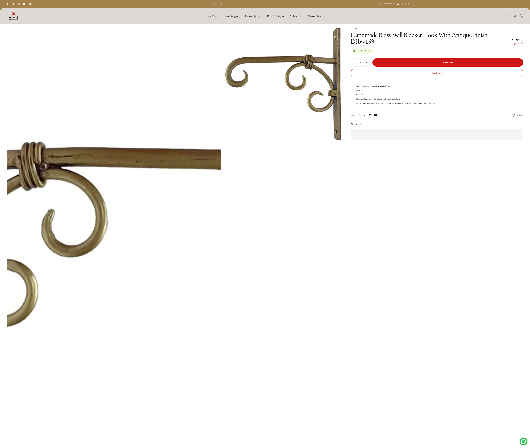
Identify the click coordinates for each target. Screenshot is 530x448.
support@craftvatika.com (408, 4)
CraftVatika (354, 28)
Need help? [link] (519, 115)
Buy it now (437, 72)
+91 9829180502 (389, 4)
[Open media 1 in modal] (114, 237)
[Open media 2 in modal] (283, 84)
